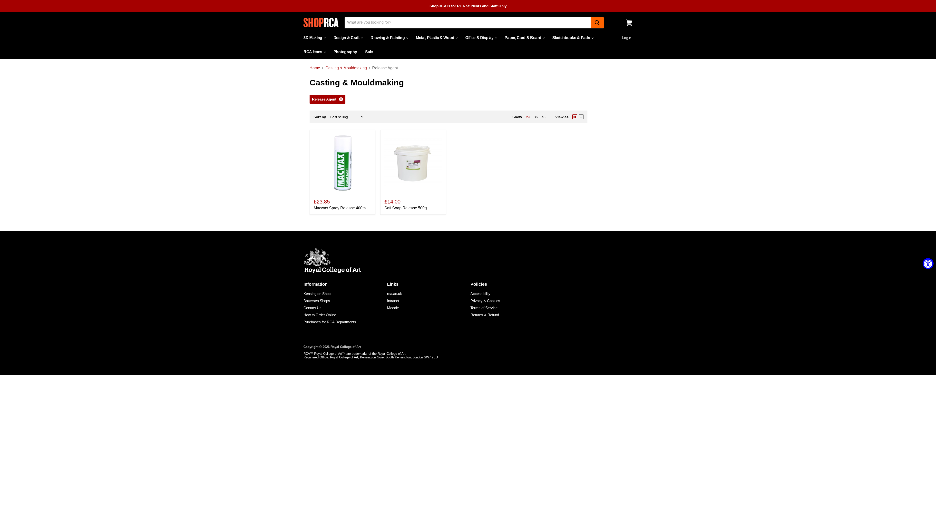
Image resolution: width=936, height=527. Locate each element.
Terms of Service (483, 308)
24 (528, 117)
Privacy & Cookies (485, 301)
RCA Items (313, 52)
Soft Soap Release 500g (405, 208)
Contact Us (312, 308)
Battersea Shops (316, 301)
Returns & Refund (484, 315)
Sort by (319, 117)
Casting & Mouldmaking (346, 68)
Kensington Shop (317, 294)
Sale (369, 52)
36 (536, 117)
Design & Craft (346, 38)
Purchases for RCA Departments (329, 322)
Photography (345, 52)
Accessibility (480, 294)
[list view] (581, 116)
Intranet (393, 301)
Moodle (393, 308)
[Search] (597, 22)
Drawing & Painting (388, 38)
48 (544, 117)
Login (626, 38)
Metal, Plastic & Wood (435, 38)
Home (315, 68)
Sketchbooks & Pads (571, 38)
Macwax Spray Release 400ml (340, 208)
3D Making (313, 38)
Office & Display (480, 38)
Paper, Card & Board (523, 38)
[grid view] (574, 116)
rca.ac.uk (394, 294)
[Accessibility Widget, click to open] (928, 263)
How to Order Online (319, 315)
